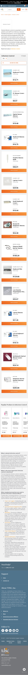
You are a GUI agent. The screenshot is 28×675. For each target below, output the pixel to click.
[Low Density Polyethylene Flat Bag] (7, 293)
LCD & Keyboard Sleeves (18, 334)
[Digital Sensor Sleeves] (7, 117)
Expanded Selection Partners (10, 619)
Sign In (5, 6)
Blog (4, 614)
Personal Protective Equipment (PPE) (13, 506)
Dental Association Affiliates (10, 616)
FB (2, 629)
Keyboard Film (17, 269)
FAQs (4, 578)
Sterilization (7, 512)
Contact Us (6, 580)
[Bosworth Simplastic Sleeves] (7, 227)
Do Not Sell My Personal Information (9, 633)
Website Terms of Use (10, 641)
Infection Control (15, 14)
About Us (5, 611)
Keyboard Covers (18, 72)
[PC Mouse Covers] (7, 96)
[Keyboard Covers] (7, 75)
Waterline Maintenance (10, 536)
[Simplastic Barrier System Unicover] (7, 381)
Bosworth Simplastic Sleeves (19, 224)
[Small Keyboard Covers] (7, 204)
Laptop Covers (17, 180)
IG (12, 629)
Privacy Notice (19, 641)
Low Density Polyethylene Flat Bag (18, 290)
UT (16, 629)
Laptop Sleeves (18, 312)
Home (2, 14)
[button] (18, 9)
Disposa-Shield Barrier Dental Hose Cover (17, 247)
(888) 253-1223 (10, 567)
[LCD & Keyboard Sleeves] (7, 336)
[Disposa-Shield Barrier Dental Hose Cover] (7, 249)
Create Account (12, 6)
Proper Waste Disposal (10, 531)
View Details (14, 83)
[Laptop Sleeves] (7, 315)
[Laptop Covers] (7, 183)
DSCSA (25, 641)
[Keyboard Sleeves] (7, 140)
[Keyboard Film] (7, 272)
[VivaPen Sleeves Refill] (7, 160)
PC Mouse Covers (18, 93)
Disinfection (7, 522)
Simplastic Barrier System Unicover (18, 379)
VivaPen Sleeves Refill (18, 158)
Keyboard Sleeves (18, 137)
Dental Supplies (8, 14)
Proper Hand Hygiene (10, 501)
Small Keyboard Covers (18, 202)
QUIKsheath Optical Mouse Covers (19, 357)
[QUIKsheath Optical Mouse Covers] (7, 359)
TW (5, 629)
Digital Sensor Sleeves (17, 115)
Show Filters (14, 63)
